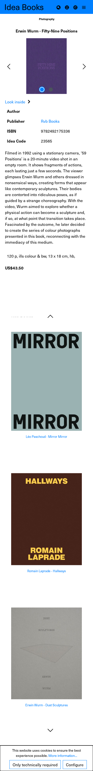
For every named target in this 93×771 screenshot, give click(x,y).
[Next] (84, 66)
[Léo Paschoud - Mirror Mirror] (46, 381)
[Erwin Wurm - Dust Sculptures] (46, 653)
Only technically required (35, 765)
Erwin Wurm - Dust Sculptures (46, 705)
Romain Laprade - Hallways (46, 571)
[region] (46, 66)
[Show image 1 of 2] (42, 89)
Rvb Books (50, 121)
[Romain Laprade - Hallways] (46, 519)
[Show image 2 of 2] (51, 89)
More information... (62, 755)
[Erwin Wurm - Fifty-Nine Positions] (46, 66)
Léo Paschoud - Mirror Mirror (46, 437)
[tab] (18, 102)
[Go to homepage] (26, 7)
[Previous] (8, 66)
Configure (75, 765)
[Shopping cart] (67, 7)
